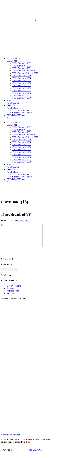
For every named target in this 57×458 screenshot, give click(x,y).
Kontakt (10, 293)
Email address (7, 264)
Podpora (10, 288)
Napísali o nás (13, 291)
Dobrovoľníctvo (14, 286)
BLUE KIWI (35, 450)
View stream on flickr (10, 435)
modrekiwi (26, 220)
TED (28, 442)
